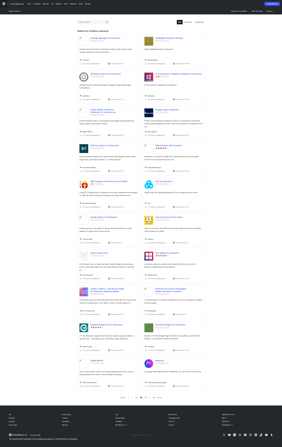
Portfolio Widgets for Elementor (170, 325)
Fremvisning (66, 414)
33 (136, 397)
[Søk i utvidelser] (107, 22)
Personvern (13, 425)
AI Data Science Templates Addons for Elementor (178, 74)
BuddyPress (227, 425)
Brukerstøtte (120, 418)
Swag (172, 425)
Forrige (122, 397)
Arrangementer (174, 418)
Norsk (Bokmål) (35, 435)
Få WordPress (272, 4)
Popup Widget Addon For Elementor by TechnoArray (102, 111)
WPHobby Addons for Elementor (105, 74)
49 (154, 397)
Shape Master (96, 360)
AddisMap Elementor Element (169, 38)
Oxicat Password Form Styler (169, 217)
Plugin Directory (14, 11)
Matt (224, 418)
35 (146, 397)
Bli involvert (173, 414)
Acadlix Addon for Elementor (103, 217)
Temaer (65, 418)
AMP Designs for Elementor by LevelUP (108, 181)
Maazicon (159, 360)
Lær (116, 414)
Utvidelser (66, 421)
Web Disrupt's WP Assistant (168, 145)
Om (10, 414)
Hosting (11, 421)
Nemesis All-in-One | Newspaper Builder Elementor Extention (170, 290)
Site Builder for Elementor (167, 253)
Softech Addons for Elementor (104, 145)
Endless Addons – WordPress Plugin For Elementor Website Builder (107, 290)
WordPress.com (228, 414)
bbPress (226, 421)
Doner (172, 421)
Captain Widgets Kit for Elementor (106, 325)
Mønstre (65, 425)
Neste (159, 397)
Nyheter (12, 418)
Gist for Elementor (164, 181)
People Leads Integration (167, 110)
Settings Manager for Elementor (105, 38)
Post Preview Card (99, 253)
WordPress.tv (121, 425)
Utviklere (118, 421)
